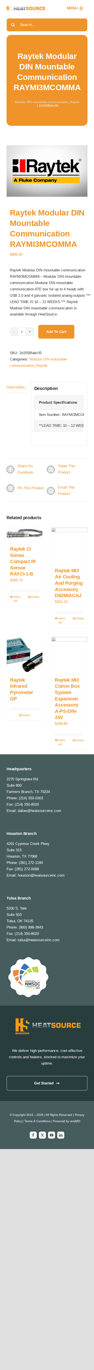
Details (35, 596)
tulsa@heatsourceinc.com (38, 940)
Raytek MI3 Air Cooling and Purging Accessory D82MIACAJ (68, 583)
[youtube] (51, 1135)
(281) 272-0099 (27, 869)
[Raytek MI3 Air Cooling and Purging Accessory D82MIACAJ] (69, 545)
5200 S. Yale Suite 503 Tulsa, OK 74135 (20, 914)
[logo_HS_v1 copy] (47, 1018)
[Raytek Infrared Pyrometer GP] (24, 655)
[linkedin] (60, 1135)
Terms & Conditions (37, 1121)
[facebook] (33, 1135)
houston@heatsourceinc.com (41, 875)
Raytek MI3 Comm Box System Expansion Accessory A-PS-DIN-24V (67, 698)
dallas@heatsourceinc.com (39, 811)
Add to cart (56, 332)
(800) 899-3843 (31, 927)
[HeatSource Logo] (26, 7)
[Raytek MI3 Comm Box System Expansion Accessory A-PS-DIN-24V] (69, 655)
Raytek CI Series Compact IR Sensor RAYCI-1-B (23, 561)
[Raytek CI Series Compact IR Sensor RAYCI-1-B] (24, 535)
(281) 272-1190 (31, 863)
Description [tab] (16, 387)
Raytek (74, 102)
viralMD (75, 1121)
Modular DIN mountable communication (41, 102)
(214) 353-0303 (31, 798)
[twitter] (42, 1135)
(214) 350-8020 (27, 804)
